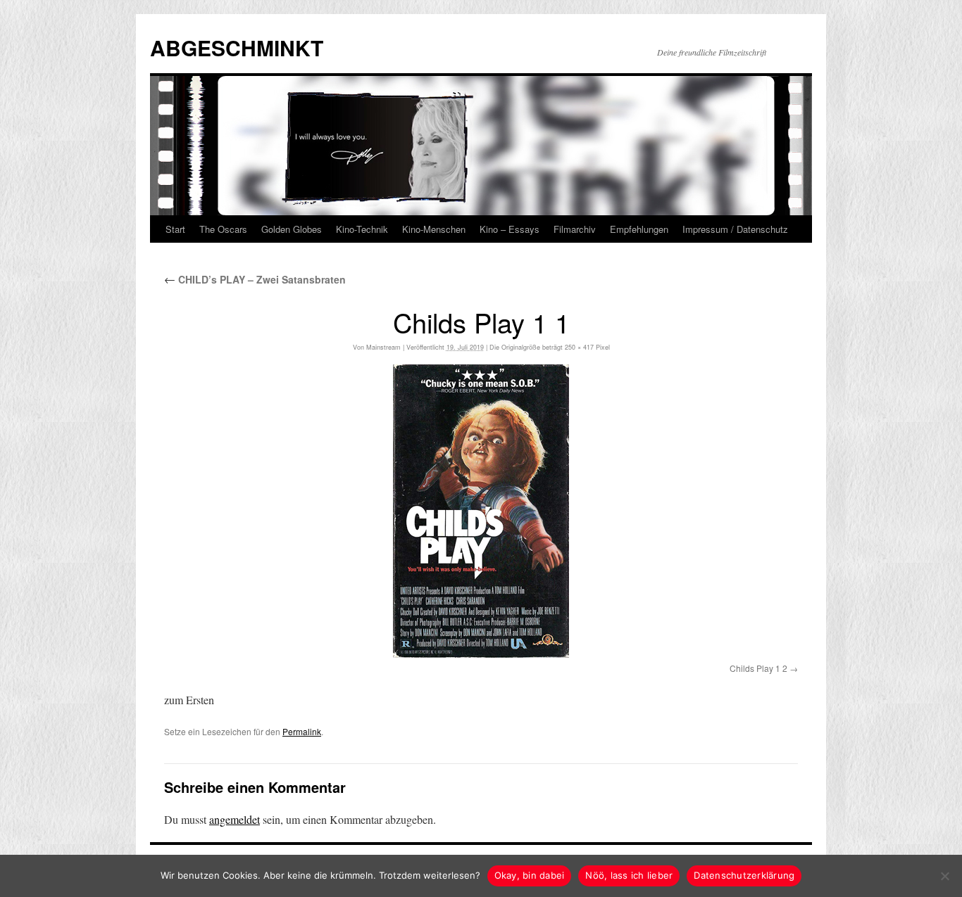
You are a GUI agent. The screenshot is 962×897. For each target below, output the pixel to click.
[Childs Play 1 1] (481, 511)
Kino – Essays (509, 229)
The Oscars (223, 229)
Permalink (301, 731)
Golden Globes (291, 229)
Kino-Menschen (434, 229)
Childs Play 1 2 (758, 668)
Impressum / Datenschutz (735, 229)
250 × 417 (579, 347)
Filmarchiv (575, 229)
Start (175, 229)
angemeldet (234, 819)
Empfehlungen (639, 229)
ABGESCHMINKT (236, 47)
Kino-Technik (362, 229)
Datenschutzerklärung (744, 875)
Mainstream (383, 347)
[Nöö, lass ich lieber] (944, 876)
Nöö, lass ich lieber (629, 875)
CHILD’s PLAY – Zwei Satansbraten (255, 279)
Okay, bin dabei (529, 875)
